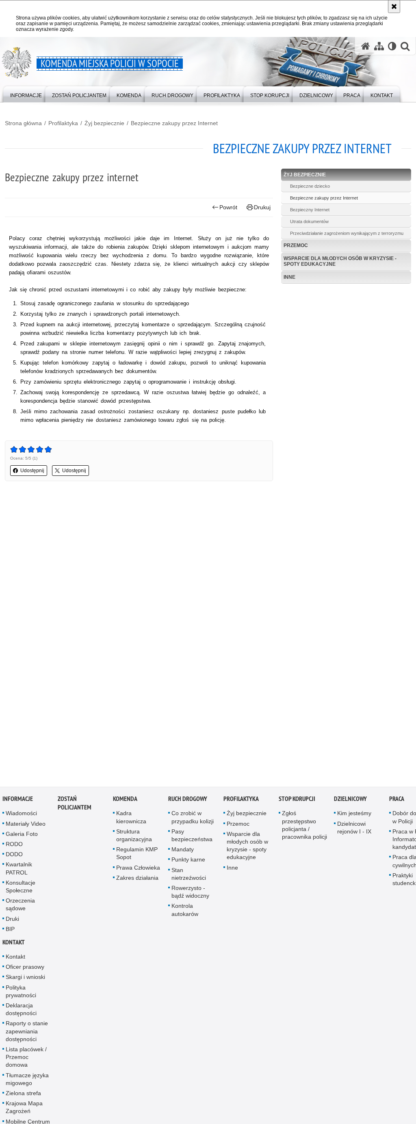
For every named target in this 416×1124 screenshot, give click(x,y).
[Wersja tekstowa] (392, 46)
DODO (14, 856)
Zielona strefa (23, 1095)
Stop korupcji (297, 801)
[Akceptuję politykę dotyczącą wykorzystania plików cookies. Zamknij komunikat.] (394, 6)
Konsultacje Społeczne (20, 889)
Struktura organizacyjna (134, 838)
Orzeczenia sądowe (20, 907)
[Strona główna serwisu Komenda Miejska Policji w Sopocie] (365, 46)
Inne (289, 277)
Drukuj (262, 207)
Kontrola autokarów (184, 912)
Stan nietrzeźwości (188, 876)
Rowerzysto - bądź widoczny (190, 894)
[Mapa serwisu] (379, 46)
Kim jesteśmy (354, 816)
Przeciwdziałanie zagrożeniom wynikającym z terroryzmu (346, 233)
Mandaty (182, 851)
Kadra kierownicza (131, 820)
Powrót (228, 207)
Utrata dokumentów (309, 221)
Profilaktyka (63, 123)
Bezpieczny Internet (309, 209)
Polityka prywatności (21, 994)
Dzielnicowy (350, 801)
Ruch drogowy (187, 801)
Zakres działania (137, 880)
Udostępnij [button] (32, 470)
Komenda (125, 801)
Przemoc (296, 245)
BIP (10, 931)
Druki (12, 921)
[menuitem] (26, 93)
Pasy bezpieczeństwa (191, 838)
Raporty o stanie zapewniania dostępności (27, 1034)
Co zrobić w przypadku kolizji (192, 820)
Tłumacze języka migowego (27, 1081)
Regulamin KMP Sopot (137, 855)
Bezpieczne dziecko (310, 186)
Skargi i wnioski (25, 979)
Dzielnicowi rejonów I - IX (354, 830)
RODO (14, 846)
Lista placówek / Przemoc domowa (26, 1059)
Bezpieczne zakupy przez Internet (174, 123)
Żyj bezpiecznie (104, 123)
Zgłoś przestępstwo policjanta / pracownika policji (304, 828)
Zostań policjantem (74, 805)
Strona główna (23, 123)
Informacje (17, 801)
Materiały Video (26, 826)
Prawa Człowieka (138, 870)
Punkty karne (188, 862)
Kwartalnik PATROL (19, 871)
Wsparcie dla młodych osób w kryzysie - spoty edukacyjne (340, 261)
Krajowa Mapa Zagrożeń (24, 1109)
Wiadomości (21, 816)
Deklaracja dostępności (21, 1012)
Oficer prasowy (25, 969)
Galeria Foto (22, 836)
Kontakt (13, 944)
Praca (396, 801)
